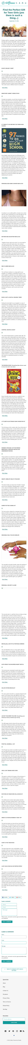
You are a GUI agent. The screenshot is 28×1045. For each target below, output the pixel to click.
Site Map (5, 1009)
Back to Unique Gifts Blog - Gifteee (15, 970)
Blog (4, 986)
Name (3, 934)
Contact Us (5, 990)
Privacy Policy (6, 998)
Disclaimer (5, 994)
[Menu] (25, 3)
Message (3, 946)
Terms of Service (7, 1001)
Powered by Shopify (17, 1040)
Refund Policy (6, 1005)
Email (3, 940)
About (4, 983)
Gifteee (11, 1040)
